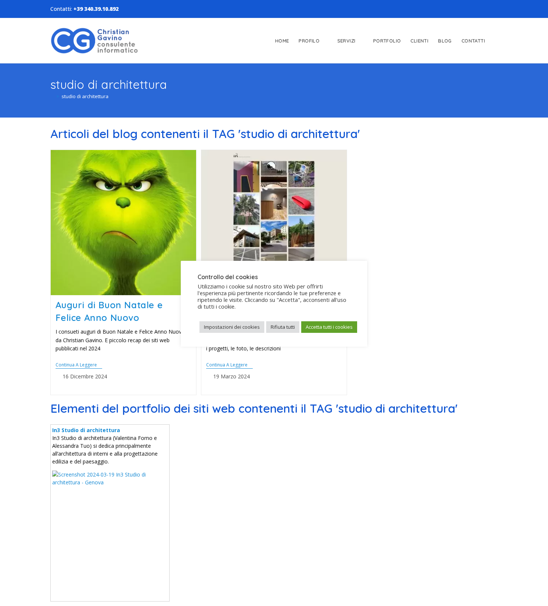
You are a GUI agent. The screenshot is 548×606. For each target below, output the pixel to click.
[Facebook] (455, 8)
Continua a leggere (79, 365)
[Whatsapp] (489, 8)
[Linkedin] (467, 8)
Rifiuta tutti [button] (283, 327)
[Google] (478, 8)
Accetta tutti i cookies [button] (329, 327)
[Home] (52, 96)
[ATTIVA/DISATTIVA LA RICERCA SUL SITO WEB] (496, 40)
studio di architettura (85, 96)
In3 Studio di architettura (86, 430)
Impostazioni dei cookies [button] (232, 327)
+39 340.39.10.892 (96, 8)
